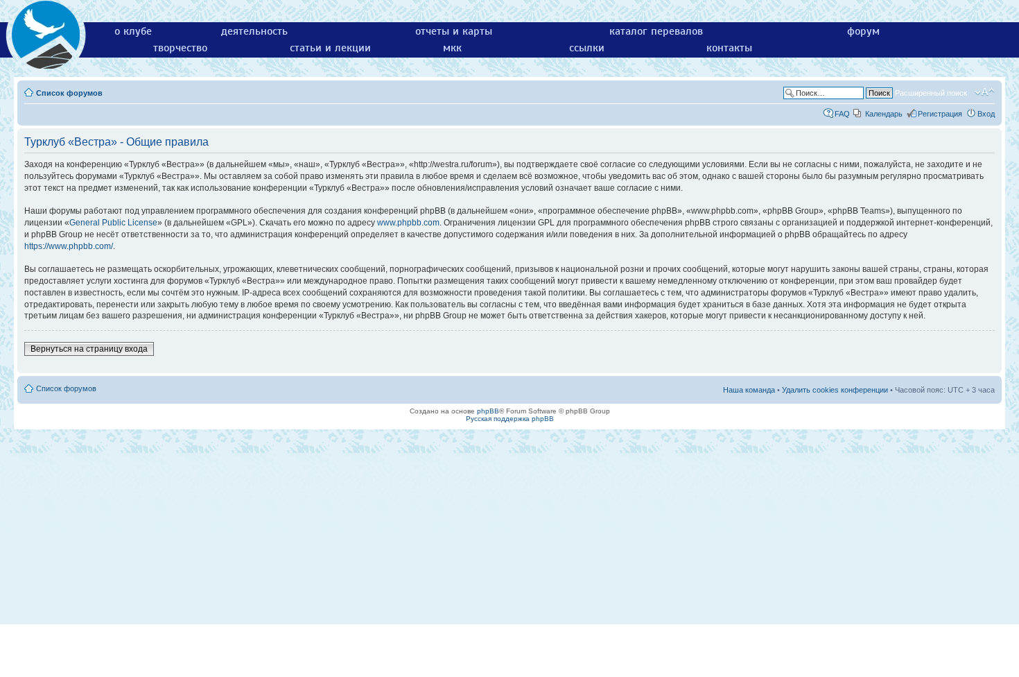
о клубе (133, 31)
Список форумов (69, 93)
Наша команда (749, 390)
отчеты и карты (453, 31)
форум (863, 31)
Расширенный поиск (931, 93)
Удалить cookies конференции (835, 390)
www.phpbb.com (408, 223)
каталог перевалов (656, 31)
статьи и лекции (330, 48)
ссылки (586, 48)
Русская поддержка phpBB (510, 418)
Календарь (884, 114)
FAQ (842, 114)
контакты (729, 48)
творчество (180, 48)
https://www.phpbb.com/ (68, 246)
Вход (986, 114)
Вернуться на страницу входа (89, 349)
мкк (452, 48)
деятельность (254, 31)
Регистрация (940, 114)
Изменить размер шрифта (985, 92)
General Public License (113, 223)
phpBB (488, 411)
